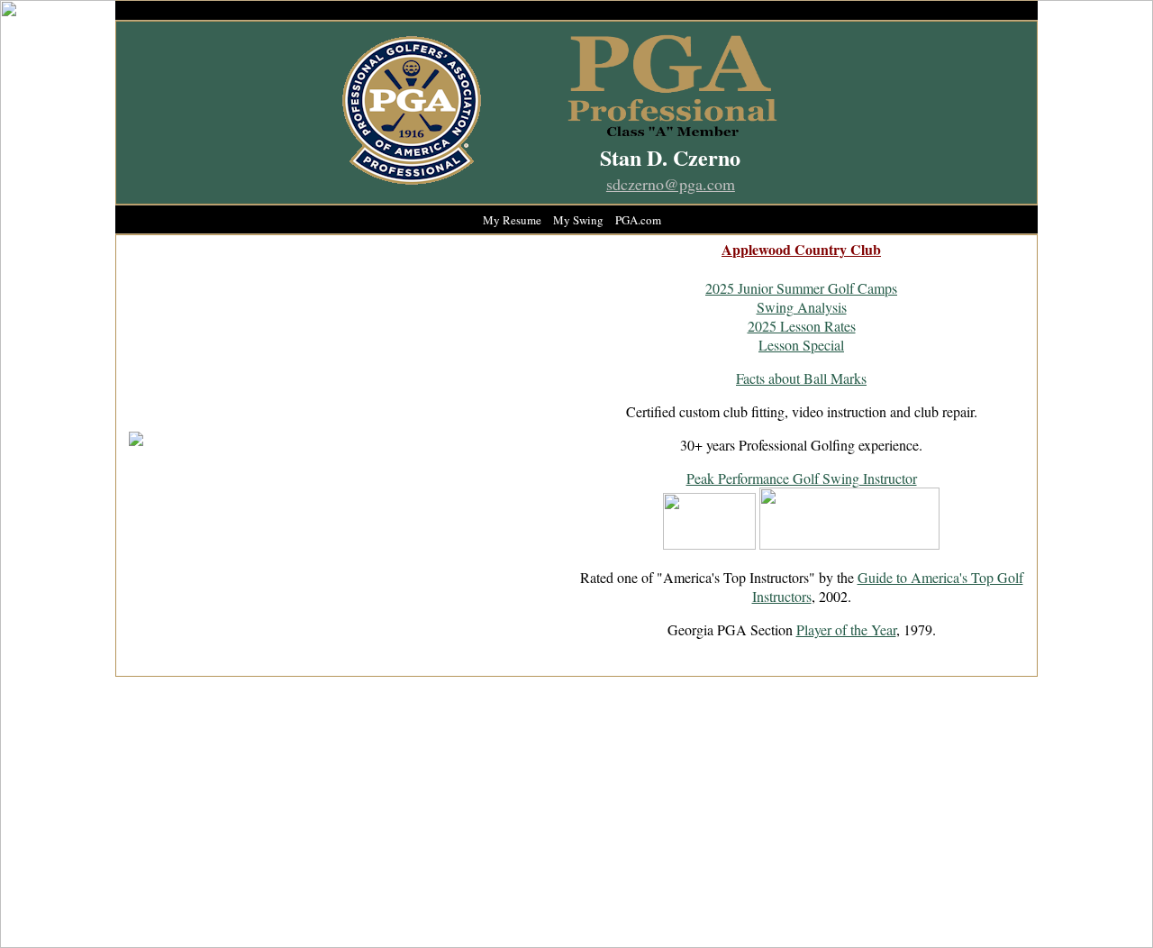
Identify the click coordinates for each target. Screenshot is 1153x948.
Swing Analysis (802, 306)
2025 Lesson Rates (802, 325)
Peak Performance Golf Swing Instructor (801, 478)
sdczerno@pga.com (670, 184)
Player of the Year (846, 629)
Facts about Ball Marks (801, 378)
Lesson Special (801, 344)
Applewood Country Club (801, 249)
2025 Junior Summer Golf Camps (801, 287)
